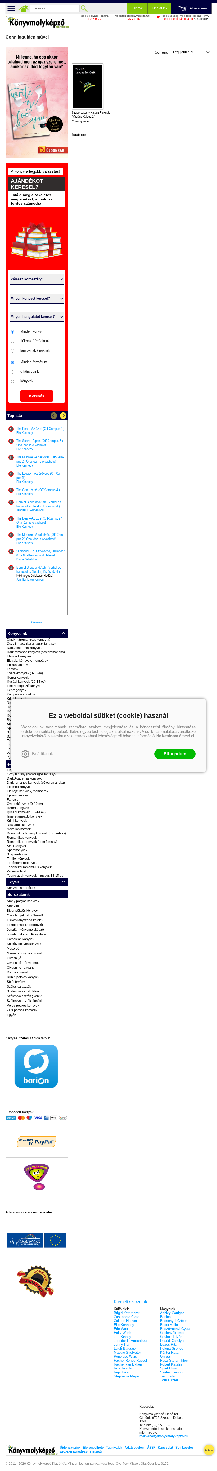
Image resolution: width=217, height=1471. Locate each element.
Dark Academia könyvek (24, 648)
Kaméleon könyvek (20, 939)
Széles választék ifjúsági (24, 1001)
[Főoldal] (23, 8)
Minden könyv (31, 331)
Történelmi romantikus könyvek (29, 867)
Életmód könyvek (19, 656)
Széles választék (19, 986)
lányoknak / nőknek (35, 350)
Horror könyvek (18, 677)
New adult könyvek (20, 825)
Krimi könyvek (17, 821)
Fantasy (12, 669)
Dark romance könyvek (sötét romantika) (36, 652)
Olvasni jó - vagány (20, 967)
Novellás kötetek (19, 829)
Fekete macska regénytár (25, 925)
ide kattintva (167, 736)
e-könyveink (29, 371)
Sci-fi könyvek (17, 846)
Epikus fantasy (17, 665)
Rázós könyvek (18, 972)
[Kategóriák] (209, 1450)
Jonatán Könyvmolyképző (25, 929)
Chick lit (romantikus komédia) (28, 639)
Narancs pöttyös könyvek (25, 953)
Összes (36, 622)
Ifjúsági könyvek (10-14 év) (26, 682)
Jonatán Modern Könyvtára (26, 934)
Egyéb (11, 1015)
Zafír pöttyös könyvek (22, 1010)
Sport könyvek (17, 850)
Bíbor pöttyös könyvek (22, 910)
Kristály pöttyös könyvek (24, 944)
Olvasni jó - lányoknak (23, 963)
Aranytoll (13, 906)
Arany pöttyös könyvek (23, 901)
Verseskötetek (17, 871)
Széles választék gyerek (24, 996)
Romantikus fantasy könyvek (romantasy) (36, 833)
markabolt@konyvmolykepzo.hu (163, 1436)
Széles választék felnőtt (23, 991)
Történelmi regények (22, 863)
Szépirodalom (17, 854)
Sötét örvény (16, 982)
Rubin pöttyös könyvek (23, 977)
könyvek (26, 381)
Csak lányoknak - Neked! (25, 915)
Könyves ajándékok (21, 694)
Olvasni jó (14, 958)
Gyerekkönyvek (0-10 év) (25, 673)
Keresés (36, 396)
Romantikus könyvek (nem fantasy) (32, 842)
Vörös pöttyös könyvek (23, 1005)
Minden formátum (33, 362)
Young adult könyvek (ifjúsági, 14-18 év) (35, 875)
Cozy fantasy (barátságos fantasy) (31, 644)
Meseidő (13, 948)
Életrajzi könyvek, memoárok (27, 660)
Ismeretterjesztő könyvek (24, 686)
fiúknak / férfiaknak (35, 341)
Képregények (16, 690)
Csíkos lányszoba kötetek (25, 920)
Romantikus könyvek (22, 837)
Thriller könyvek (18, 859)
